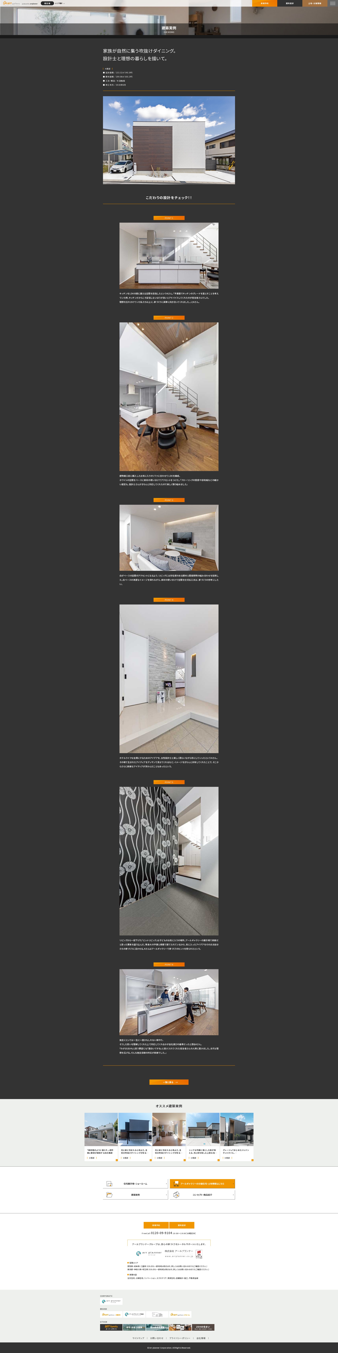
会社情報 (201, 1338)
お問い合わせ (156, 1338)
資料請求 (290, 3)
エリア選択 (58, 3)
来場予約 (265, 3)
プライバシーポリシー (180, 1338)
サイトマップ (138, 1338)
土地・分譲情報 (314, 3)
